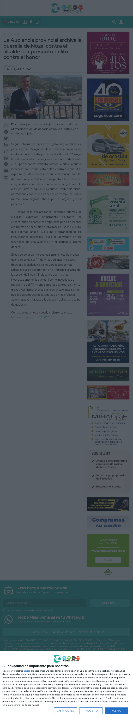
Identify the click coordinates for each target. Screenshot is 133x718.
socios (27, 671)
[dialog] (66, 684)
